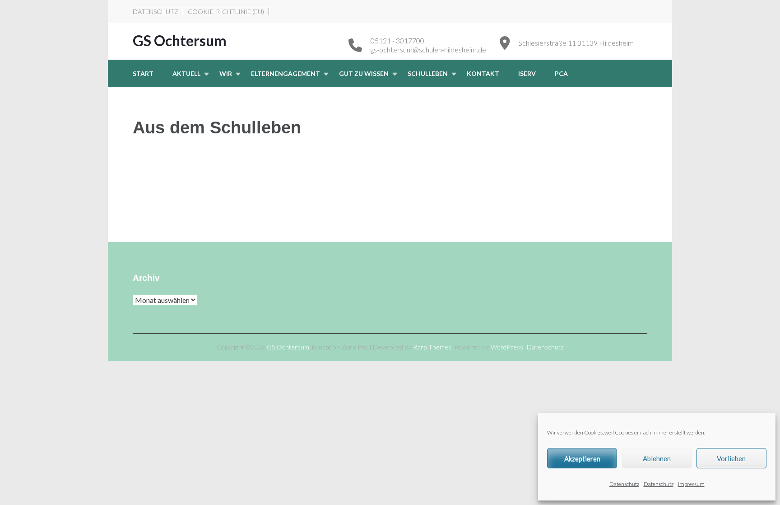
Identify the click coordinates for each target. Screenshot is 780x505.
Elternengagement (285, 73)
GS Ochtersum (180, 40)
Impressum (691, 484)
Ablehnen (657, 458)
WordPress (507, 347)
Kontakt (483, 73)
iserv (527, 73)
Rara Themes (432, 347)
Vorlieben (731, 458)
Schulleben (428, 73)
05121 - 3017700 (397, 40)
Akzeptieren (582, 458)
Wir (225, 73)
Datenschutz (624, 484)
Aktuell (186, 73)
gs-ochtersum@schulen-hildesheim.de (428, 49)
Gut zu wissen (364, 73)
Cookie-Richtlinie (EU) (226, 11)
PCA (561, 73)
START (143, 73)
